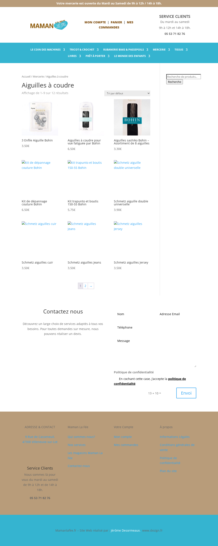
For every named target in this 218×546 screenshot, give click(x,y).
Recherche (174, 82)
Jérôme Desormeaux (125, 530)
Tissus (179, 49)
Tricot (82, 49)
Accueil (26, 76)
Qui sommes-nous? (81, 437)
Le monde (130, 56)
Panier (116, 22)
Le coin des (45, 49)
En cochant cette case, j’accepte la (150, 381)
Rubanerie (123, 49)
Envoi (186, 393)
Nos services (77, 445)
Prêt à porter (95, 56)
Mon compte (95, 22)
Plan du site (168, 471)
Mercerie (159, 49)
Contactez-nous (79, 466)
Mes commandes (126, 445)
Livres (72, 56)
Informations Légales (175, 437)
